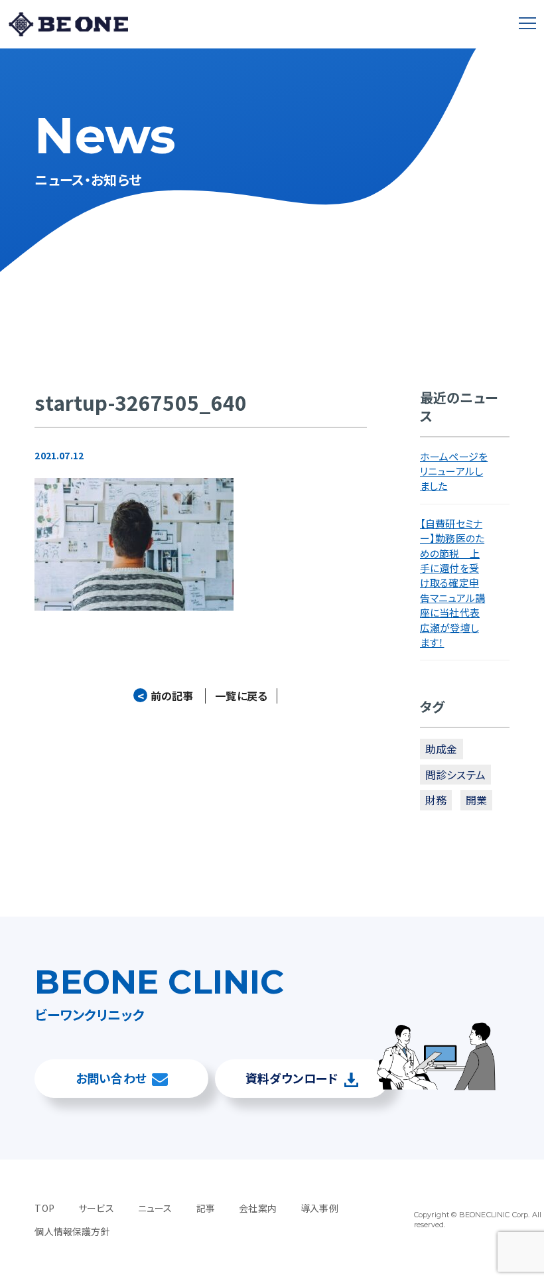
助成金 (441, 749)
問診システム (455, 775)
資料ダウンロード (291, 1078)
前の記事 (165, 695)
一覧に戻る (241, 695)
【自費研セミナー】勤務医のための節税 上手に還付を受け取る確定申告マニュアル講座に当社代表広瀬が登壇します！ (452, 582)
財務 (435, 800)
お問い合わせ (111, 1078)
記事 (205, 1208)
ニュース (155, 1208)
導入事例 (319, 1208)
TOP (44, 1208)
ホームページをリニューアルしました (454, 471)
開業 (476, 800)
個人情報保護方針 (71, 1231)
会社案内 (258, 1208)
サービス (96, 1208)
